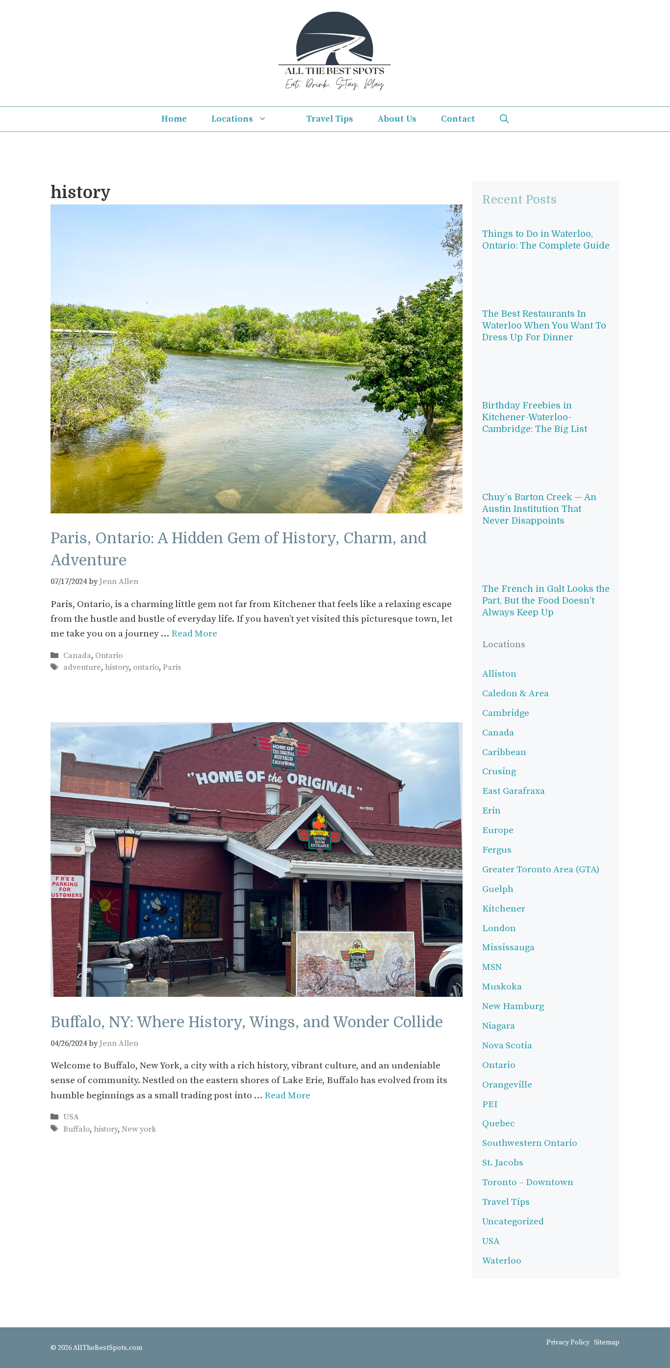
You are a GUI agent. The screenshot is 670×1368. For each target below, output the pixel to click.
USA (71, 1117)
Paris (172, 667)
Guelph (498, 889)
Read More (194, 633)
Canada (77, 655)
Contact (458, 119)
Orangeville (507, 1084)
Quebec (498, 1123)
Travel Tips (329, 119)
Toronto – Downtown (527, 1182)
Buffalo (76, 1129)
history (117, 667)
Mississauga (508, 947)
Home (174, 119)
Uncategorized (513, 1221)
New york (139, 1129)
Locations (232, 119)
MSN (492, 967)
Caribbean (504, 752)
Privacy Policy (568, 1342)
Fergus (497, 850)
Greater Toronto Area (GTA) (540, 869)
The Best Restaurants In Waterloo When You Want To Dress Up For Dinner (544, 325)
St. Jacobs (502, 1162)
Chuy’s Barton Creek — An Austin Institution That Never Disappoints (539, 509)
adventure (82, 667)
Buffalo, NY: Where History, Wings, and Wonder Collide (247, 1022)
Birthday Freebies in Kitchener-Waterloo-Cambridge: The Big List (534, 417)
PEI (489, 1104)
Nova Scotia (507, 1045)
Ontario (109, 655)
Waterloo (501, 1261)
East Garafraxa (513, 791)
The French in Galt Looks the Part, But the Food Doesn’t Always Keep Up (546, 600)
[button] (504, 119)
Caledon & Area (515, 693)
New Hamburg (513, 1006)
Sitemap (606, 1342)
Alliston (499, 674)
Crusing (499, 771)
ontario (146, 667)
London (499, 928)
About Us (397, 119)
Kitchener (503, 908)
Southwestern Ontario (529, 1143)
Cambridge (505, 713)
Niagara (498, 1026)
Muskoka (502, 986)
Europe (498, 830)
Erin (491, 810)
